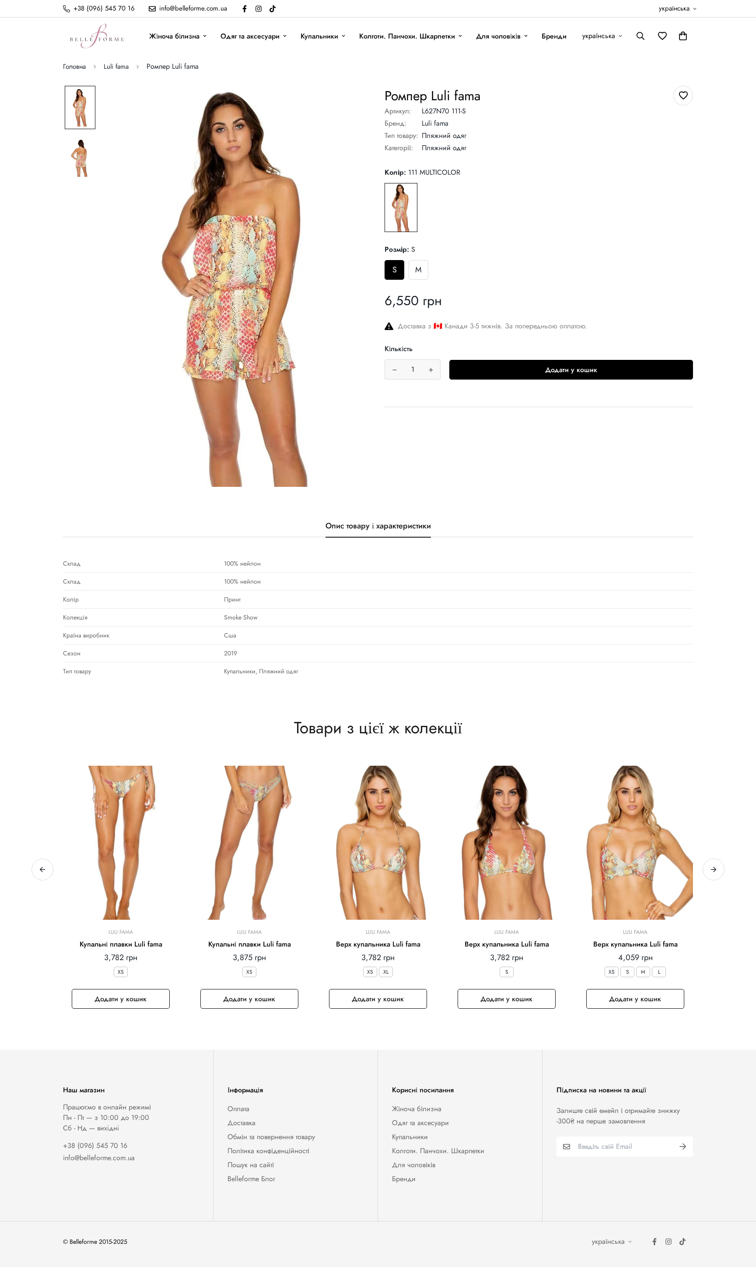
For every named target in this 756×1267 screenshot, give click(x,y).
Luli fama (116, 66)
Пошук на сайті (251, 1165)
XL (385, 972)
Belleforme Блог (251, 1179)
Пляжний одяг (444, 135)
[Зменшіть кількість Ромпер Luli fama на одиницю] (394, 370)
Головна (74, 66)
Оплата (238, 1109)
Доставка (242, 1123)
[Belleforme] (98, 36)
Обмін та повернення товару (271, 1137)
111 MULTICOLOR (401, 207)
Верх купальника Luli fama (378, 944)
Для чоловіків (498, 36)
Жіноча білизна (174, 36)
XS (121, 972)
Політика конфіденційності (268, 1151)
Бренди (554, 36)
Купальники (319, 36)
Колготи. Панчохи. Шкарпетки (407, 36)
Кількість (399, 349)
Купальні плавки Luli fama (121, 944)
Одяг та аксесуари (250, 36)
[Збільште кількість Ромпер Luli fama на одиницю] (430, 370)
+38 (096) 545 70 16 (95, 1145)
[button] (681, 36)
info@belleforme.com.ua (99, 1158)
